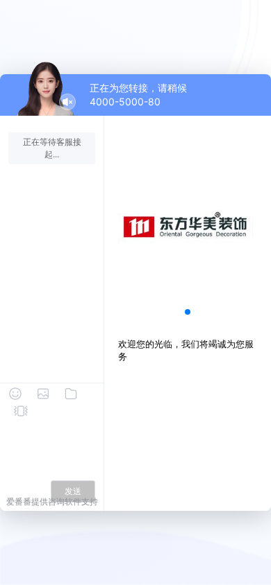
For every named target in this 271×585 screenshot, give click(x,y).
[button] (187, 312)
